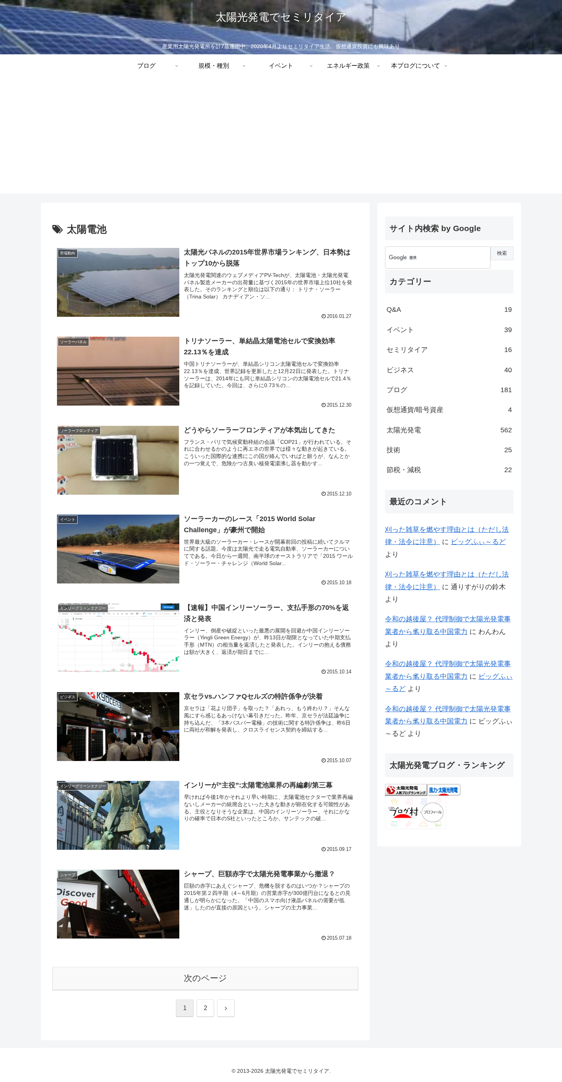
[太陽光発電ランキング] (406, 789)
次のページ (205, 978)
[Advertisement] (281, 140)
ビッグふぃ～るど (478, 542)
